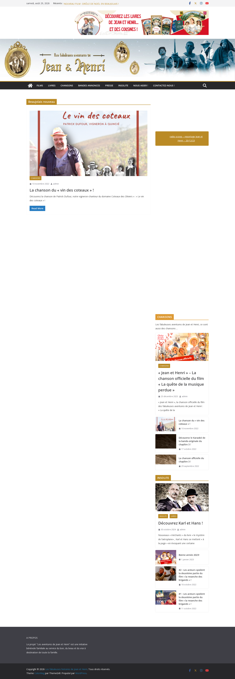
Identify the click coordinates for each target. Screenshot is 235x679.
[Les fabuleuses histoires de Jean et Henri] (30, 85)
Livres (51, 85)
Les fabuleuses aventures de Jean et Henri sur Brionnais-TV (94, 3)
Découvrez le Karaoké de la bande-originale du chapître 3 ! (192, 441)
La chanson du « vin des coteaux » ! (62, 190)
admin (56, 183)
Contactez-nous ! (164, 85)
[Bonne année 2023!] (165, 557)
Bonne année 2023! (189, 554)
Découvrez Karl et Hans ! (180, 523)
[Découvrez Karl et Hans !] (182, 497)
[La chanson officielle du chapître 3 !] (165, 462)
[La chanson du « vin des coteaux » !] (88, 143)
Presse (109, 85)
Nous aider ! (140, 85)
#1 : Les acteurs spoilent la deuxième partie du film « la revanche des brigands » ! (192, 598)
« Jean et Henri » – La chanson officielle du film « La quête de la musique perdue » (181, 381)
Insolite (123, 85)
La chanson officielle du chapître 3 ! (191, 460)
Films (40, 85)
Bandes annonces (89, 85)
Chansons (67, 85)
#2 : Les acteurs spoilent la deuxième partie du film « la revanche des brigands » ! (192, 574)
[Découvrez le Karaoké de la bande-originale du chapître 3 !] (165, 443)
